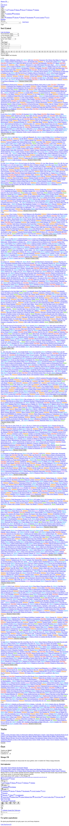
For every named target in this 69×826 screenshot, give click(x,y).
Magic (31, 736)
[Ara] (20, 23)
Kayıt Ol (8, 824)
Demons (52, 735)
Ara (2, 49)
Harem (11, 736)
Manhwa (40, 736)
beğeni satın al (30, 777)
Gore (7, 736)
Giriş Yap (3, 824)
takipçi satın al (19, 777)
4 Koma (3, 735)
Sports (34, 739)
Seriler (3, 12)
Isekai (23, 736)
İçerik (2, 15)
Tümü (2, 733)
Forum (2, 6)
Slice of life (17, 739)
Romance (32, 738)
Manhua (35, 736)
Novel (17, 738)
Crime (48, 735)
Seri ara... (3, 21)
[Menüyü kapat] (1, 3)
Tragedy (43, 739)
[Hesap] (18, 803)
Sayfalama (7, 32)
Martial (45, 736)
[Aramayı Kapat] (1, 23)
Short (57, 738)
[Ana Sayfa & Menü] (2, 803)
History (15, 736)
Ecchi (66, 735)
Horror (20, 736)
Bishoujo (31, 735)
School (50, 738)
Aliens (18, 735)
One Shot (22, 738)
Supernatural (25, 739)
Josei (27, 736)
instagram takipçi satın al (37, 777)
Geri (2, 10)
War (66, 739)
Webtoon (3, 741)
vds (46, 777)
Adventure (13, 735)
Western (8, 741)
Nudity (27, 738)
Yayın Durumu (5, 34)
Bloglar (14, 767)
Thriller (38, 739)
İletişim (26, 767)
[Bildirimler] (14, 803)
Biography (25, 735)
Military (54, 736)
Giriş (2, 4)
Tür (2, 8)
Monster (3, 738)
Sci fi (53, 738)
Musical (8, 738)
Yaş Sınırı (3, 37)
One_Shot (59, 769)
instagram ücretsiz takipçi (5, 777)
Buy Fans (43, 777)
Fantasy (3, 736)
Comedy (43, 735)
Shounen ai (10, 739)
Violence (62, 739)
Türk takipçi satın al (13, 777)
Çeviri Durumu (5, 35)
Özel (2, 44)
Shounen (4, 739)
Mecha (49, 736)
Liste (2, 32)
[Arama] (6, 803)
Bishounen (37, 735)
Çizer (2, 48)
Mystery (13, 738)
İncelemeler (20, 767)
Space (30, 739)
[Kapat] (2, 806)
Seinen (46, 738)
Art (21, 735)
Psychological (39, 738)
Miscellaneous (60, 736)
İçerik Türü (4, 39)
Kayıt (5, 4)
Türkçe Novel (50, 739)
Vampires (57, 739)
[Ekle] (10, 803)
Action (8, 735)
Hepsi (2, 51)
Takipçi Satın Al (25, 777)
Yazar (2, 46)
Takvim (10, 767)
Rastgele (3, 19)
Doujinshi (58, 735)
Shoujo (61, 738)
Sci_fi (16, 771)
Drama (63, 735)
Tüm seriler (4, 767)
